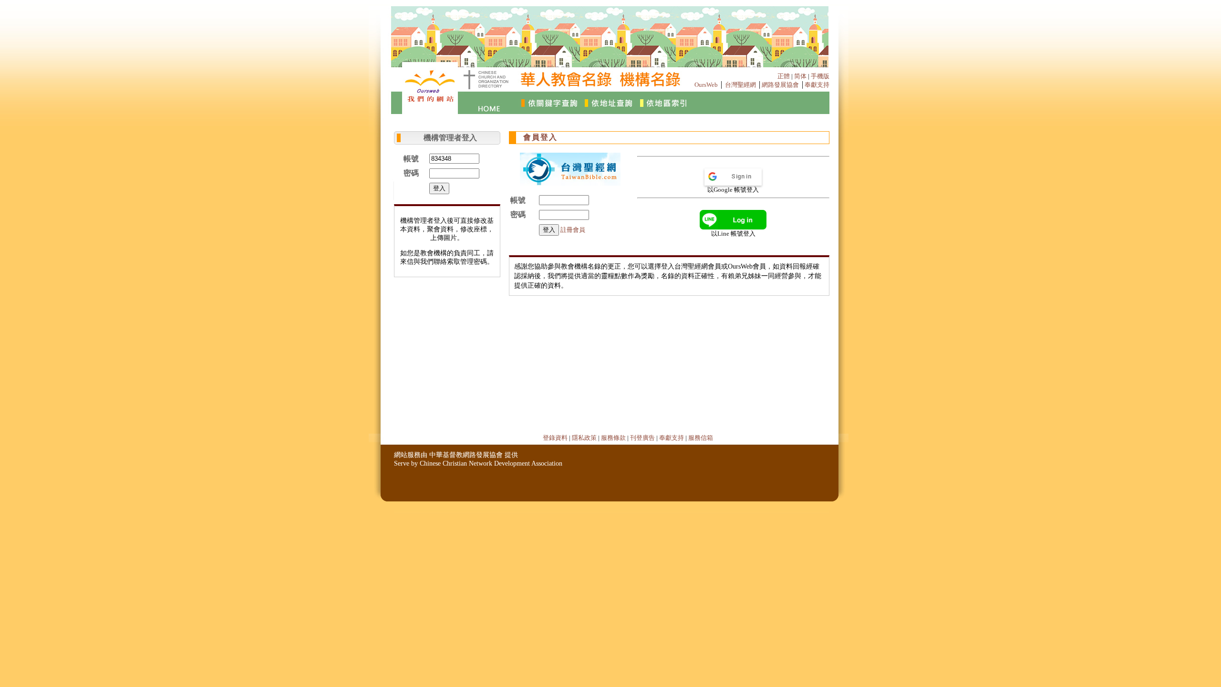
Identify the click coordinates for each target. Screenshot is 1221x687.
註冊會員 (572, 229)
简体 (800, 76)
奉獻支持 (817, 84)
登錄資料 (555, 437)
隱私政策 (584, 437)
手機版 (820, 76)
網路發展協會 (780, 84)
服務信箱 (700, 437)
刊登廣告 (642, 437)
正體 (783, 76)
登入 (439, 188)
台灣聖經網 (740, 84)
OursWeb (706, 84)
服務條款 (613, 437)
